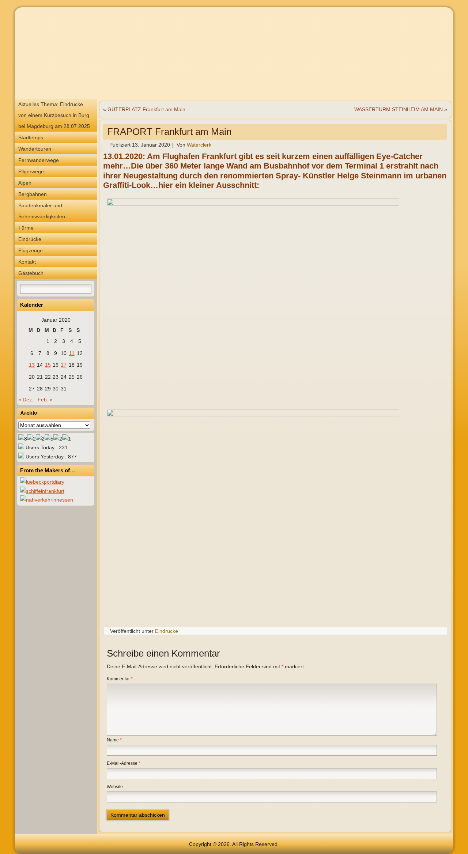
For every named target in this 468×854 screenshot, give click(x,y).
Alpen (24, 183)
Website (115, 786)
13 (32, 365)
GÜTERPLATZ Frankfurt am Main (146, 109)
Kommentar (120, 678)
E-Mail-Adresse (123, 763)
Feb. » (45, 400)
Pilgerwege (31, 171)
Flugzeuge (30, 250)
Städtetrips (30, 137)
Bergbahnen (32, 194)
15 (48, 365)
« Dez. (25, 400)
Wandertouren (34, 149)
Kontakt (27, 262)
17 (64, 365)
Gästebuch (31, 273)
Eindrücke (29, 239)
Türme (26, 228)
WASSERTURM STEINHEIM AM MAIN (398, 109)
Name (114, 739)
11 (72, 353)
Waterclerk (199, 145)
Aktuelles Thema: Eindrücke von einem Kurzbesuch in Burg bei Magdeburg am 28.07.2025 (54, 115)
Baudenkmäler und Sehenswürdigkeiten (41, 211)
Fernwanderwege (38, 160)
